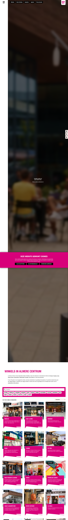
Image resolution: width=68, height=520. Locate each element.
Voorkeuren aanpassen (46, 263)
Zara (58, 375)
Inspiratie (27, 2)
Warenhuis (55, 392)
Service (10, 394)
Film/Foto (20, 394)
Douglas (26, 377)
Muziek (14, 394)
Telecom (49, 392)
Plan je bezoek (39, 2)
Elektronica (43, 392)
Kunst (25, 394)
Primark (51, 375)
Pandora (55, 375)
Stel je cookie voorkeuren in (38, 181)
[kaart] (66, 131)
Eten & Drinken (19, 2)
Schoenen (17, 392)
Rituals (9, 377)
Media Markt (22, 377)
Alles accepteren (20, 263)
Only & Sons (31, 377)
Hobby (5, 394)
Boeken (32, 392)
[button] (65, 517)
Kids (60, 392)
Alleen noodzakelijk (32, 263)
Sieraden (23, 392)
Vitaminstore (16, 377)
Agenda (32, 2)
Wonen (37, 392)
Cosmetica (11, 392)
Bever (12, 377)
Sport (28, 392)
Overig (29, 394)
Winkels (12, 2)
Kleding (6, 392)
